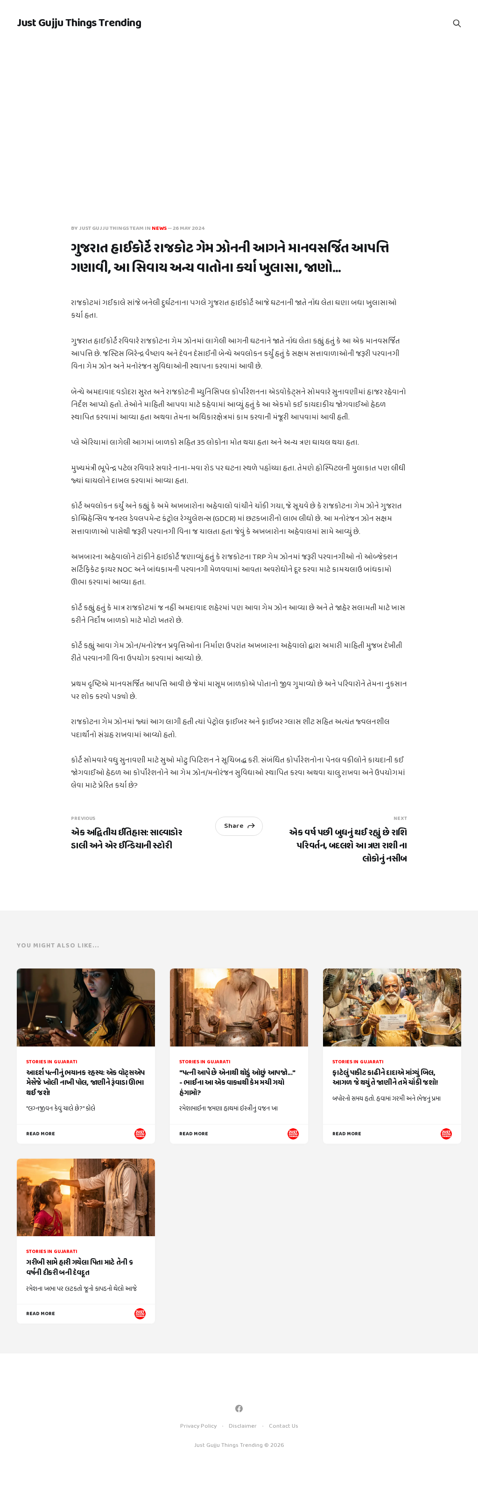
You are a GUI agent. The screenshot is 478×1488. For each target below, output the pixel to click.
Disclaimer (243, 1426)
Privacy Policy (198, 1426)
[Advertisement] (239, 116)
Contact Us (283, 1426)
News (159, 228)
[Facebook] (239, 1408)
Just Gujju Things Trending (79, 23)
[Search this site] (457, 23)
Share (234, 826)
